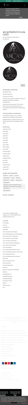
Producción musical (7, 349)
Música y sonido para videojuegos (11, 269)
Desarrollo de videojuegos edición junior (13, 333)
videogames (19, 180)
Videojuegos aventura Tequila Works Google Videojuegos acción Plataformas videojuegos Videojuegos (12, 186)
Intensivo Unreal (6, 353)
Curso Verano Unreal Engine (9, 245)
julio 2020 (5, 135)
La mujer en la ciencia (8, 96)
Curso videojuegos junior (9, 254)
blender (5, 175)
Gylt (13, 177)
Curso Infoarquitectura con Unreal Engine (12, 234)
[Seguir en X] (12, 363)
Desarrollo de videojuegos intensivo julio (14, 342)
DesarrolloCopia (7, 263)
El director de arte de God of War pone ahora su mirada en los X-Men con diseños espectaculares (14, 100)
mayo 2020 (5, 140)
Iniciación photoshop (8, 265)
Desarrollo (5, 258)
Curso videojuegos (7, 247)
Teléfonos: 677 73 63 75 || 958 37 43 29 (12, 215)
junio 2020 (5, 138)
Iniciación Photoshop (7, 344)
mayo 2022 (5, 131)
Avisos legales (5, 372)
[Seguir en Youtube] (6, 363)
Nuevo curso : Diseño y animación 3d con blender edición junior (13, 121)
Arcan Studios (8, 37)
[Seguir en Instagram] (9, 363)
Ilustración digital (6, 346)
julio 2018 (5, 160)
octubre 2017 (6, 167)
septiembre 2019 (7, 158)
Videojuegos (6, 182)
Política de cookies (6, 377)
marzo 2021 (5, 133)
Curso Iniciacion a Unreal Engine (10, 238)
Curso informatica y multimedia (10, 236)
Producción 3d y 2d (7, 280)
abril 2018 (5, 162)
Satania (4, 283)
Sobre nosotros (6, 285)
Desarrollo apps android (8, 260)
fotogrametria (6, 177)
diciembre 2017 (6, 164)
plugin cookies (24, 403)
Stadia (12, 180)
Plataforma (6, 180)
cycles (11, 175)
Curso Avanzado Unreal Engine (10, 231)
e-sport (16, 175)
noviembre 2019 (6, 153)
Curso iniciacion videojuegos (10, 240)
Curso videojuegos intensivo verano (11, 249)
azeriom (5, 225)
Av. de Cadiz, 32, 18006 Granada (10, 213)
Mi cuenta (5, 267)
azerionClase (6, 227)
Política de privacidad (7, 375)
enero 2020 (5, 149)
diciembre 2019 (6, 151)
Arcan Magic (6, 222)
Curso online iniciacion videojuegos (11, 243)
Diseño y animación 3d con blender (12, 337)
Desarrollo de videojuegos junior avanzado (14, 335)
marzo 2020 (5, 144)
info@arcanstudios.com (8, 216)
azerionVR (5, 229)
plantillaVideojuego (7, 276)
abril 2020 (5, 142)
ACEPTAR (14, 402)
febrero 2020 (6, 147)
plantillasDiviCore (7, 274)
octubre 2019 (6, 156)
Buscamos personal (7, 94)
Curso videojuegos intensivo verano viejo (12, 251)
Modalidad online (7, 92)
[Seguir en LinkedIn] (14, 363)
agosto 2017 (6, 169)
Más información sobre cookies (10, 379)
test (4, 287)
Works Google (6, 190)
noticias (18, 177)
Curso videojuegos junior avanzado (11, 256)
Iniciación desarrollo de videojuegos (12, 340)
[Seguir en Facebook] (3, 363)
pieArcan (5, 271)
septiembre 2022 (7, 129)
